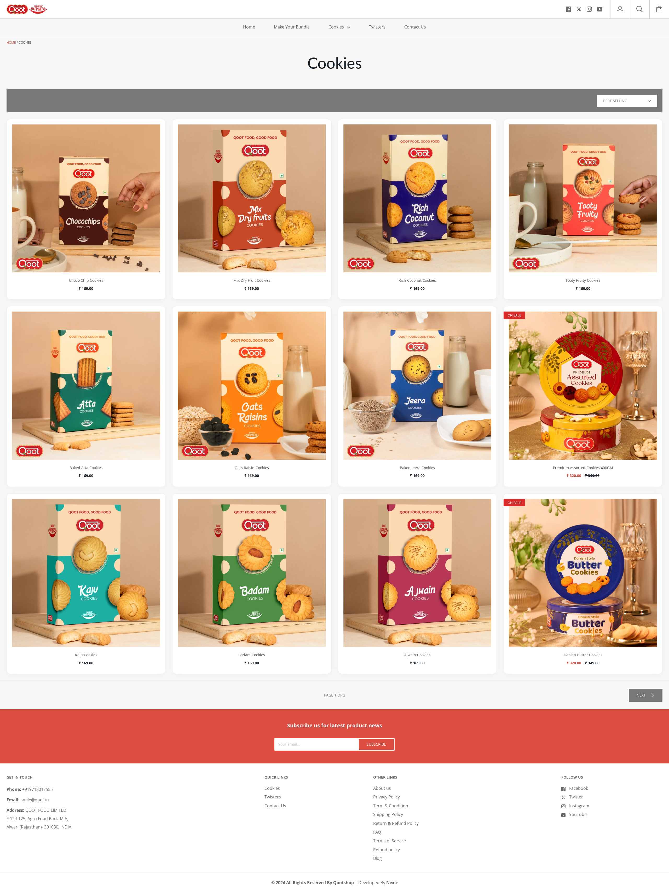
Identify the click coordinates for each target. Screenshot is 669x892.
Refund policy (386, 850)
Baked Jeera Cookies (417, 467)
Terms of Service (389, 841)
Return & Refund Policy (396, 823)
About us (382, 788)
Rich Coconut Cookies (417, 280)
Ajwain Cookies (417, 654)
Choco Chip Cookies (86, 280)
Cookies (336, 27)
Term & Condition (390, 806)
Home (249, 27)
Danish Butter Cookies (583, 654)
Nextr (392, 882)
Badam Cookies (251, 654)
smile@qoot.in (35, 800)
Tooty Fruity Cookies (583, 280)
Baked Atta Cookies (86, 467)
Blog (377, 858)
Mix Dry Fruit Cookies (251, 280)
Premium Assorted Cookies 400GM (583, 467)
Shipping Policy (388, 814)
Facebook (578, 788)
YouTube (578, 814)
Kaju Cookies (86, 654)
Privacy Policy (386, 797)
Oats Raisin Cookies (252, 467)
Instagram (579, 806)
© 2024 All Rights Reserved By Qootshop (313, 882)
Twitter (576, 797)
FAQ (377, 832)
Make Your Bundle (292, 27)
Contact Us (415, 27)
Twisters (377, 27)
